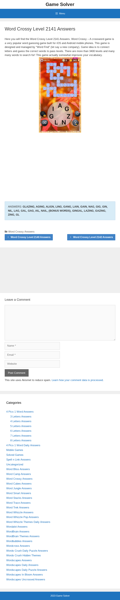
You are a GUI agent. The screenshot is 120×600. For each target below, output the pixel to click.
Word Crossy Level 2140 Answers (30, 237)
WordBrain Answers (17, 531)
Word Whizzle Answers (19, 512)
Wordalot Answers (17, 526)
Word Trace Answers (18, 502)
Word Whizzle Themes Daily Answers (28, 522)
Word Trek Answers (17, 507)
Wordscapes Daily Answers (22, 565)
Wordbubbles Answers (19, 541)
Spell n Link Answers (18, 459)
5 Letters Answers (20, 426)
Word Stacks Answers (19, 497)
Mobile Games (14, 450)
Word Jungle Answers (19, 488)
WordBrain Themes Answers (23, 536)
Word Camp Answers (18, 474)
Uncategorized (14, 464)
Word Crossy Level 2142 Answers (93, 237)
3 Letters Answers (20, 416)
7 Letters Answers (20, 435)
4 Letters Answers (20, 421)
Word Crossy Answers (21, 231)
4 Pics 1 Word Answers (20, 411)
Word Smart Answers (18, 493)
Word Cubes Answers (19, 483)
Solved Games (14, 454)
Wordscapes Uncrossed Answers (25, 579)
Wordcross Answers (18, 545)
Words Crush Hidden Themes (23, 555)
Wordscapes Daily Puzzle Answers (26, 569)
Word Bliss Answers (18, 469)
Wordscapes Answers (19, 560)
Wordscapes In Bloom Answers (24, 574)
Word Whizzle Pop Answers (22, 517)
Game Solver (60, 4)
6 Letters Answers (20, 430)
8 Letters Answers (20, 440)
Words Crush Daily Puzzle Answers (27, 550)
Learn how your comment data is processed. (78, 380)
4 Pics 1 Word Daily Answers (23, 445)
